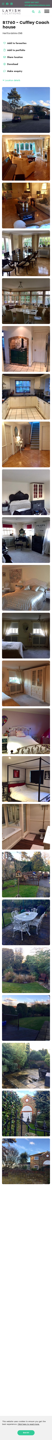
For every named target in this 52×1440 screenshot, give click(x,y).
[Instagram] (3, 3)
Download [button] (12, 64)
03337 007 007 (32, 2)
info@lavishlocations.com (37, 5)
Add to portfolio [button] (15, 50)
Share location (14, 57)
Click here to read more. (29, 1424)
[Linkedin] (11, 3)
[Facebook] (7, 3)
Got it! (26, 1432)
